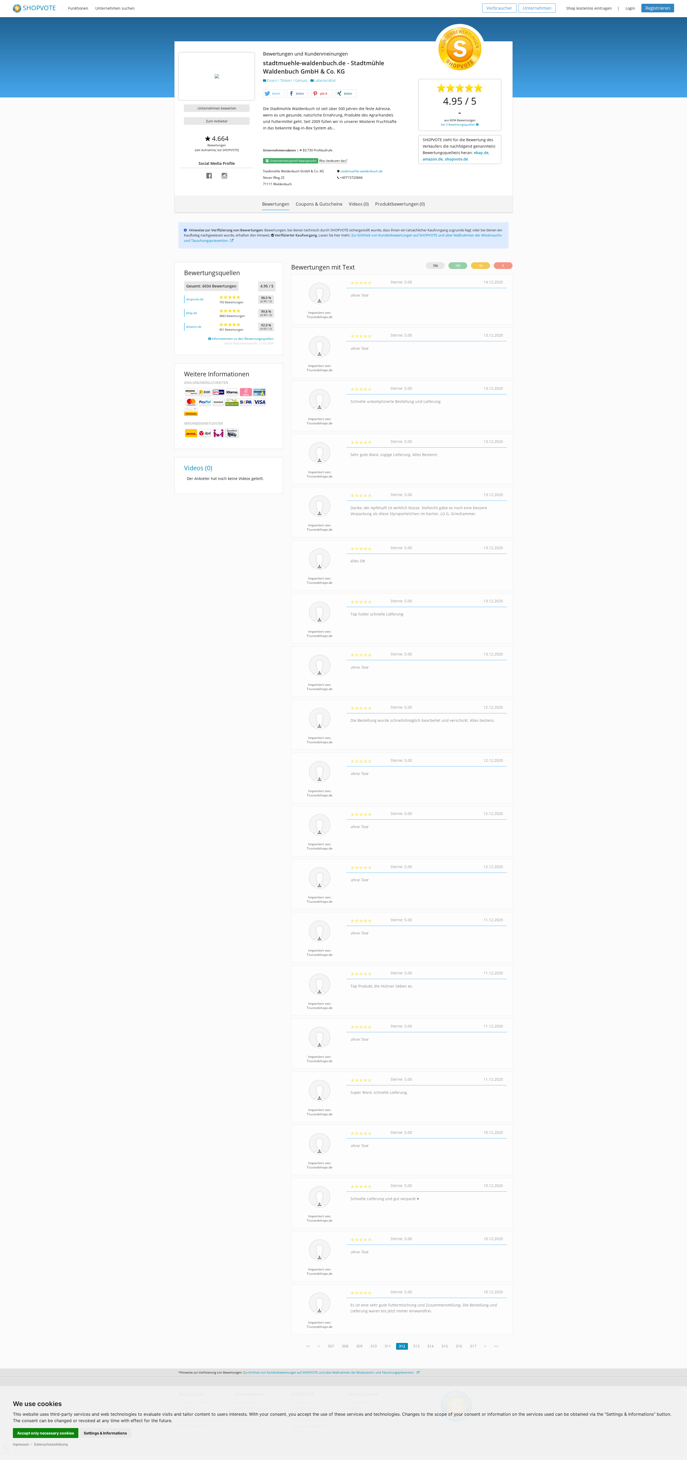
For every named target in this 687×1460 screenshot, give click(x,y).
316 (459, 1346)
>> (496, 1346)
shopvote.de (194, 299)
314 (430, 1346)
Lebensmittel (324, 80)
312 (402, 1346)
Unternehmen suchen (115, 8)
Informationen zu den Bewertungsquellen (242, 338)
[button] (273, 94)
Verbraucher (499, 8)
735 (457, 266)
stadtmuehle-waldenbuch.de (361, 171)
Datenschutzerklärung (51, 1444)
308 (345, 1346)
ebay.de (191, 313)
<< (308, 1346)
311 (388, 1346)
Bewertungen (275, 204)
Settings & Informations (105, 1433)
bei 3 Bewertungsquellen (458, 124)
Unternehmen (537, 8)
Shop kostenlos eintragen (589, 8)
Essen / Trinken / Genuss (287, 80)
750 (435, 266)
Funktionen (78, 8)
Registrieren (657, 8)
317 (473, 1346)
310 (373, 1346)
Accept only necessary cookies (45, 1433)
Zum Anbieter (217, 121)
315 (444, 1346)
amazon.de (193, 327)
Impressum (21, 1444)
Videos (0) (359, 204)
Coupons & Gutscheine (319, 204)
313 (416, 1346)
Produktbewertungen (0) (400, 204)
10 (480, 266)
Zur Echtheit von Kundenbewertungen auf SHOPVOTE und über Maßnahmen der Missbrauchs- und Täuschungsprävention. (329, 1372)
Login (630, 8)
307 (331, 1346)
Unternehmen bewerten (217, 108)
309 (359, 1346)
